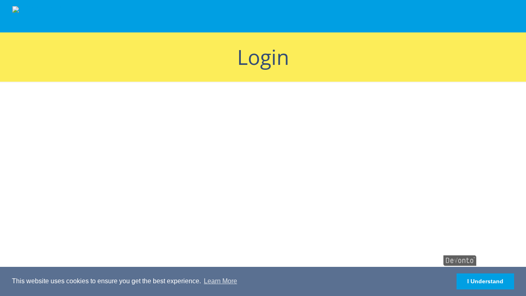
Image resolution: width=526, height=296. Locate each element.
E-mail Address (50, 105)
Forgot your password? (117, 224)
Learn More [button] (220, 281)
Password (42, 140)
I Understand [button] (485, 281)
